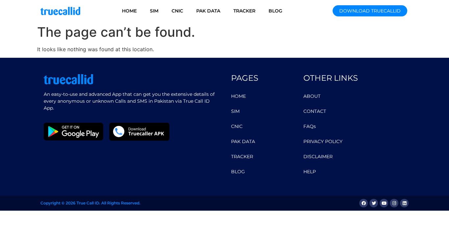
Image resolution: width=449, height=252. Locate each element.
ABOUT (311, 96)
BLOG (275, 11)
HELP (309, 172)
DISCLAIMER (318, 156)
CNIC (177, 11)
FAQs (309, 126)
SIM (154, 11)
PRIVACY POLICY (323, 141)
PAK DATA (208, 11)
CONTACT (314, 111)
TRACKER (244, 11)
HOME (129, 11)
